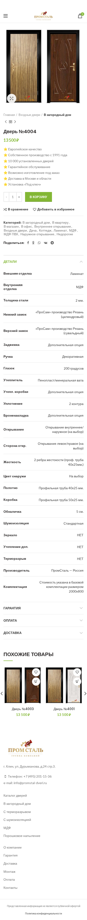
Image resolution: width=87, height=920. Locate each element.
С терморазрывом (17, 812)
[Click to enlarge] (11, 98)
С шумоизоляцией (17, 820)
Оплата (10, 620)
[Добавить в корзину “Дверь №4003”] (36, 681)
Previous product (5, 121)
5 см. (80, 511)
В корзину (38, 197)
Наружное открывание (37, 234)
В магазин (11, 226)
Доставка (12, 632)
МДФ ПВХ (11, 234)
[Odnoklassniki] (36, 4)
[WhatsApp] (42, 4)
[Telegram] (55, 4)
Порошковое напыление (21, 836)
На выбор (76, 476)
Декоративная (73, 356)
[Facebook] (31, 4)
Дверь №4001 (64, 709)
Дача (33, 230)
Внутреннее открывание (52, 226)
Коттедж (45, 230)
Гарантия (12, 608)
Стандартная (74, 523)
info (16, 783)
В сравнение (18, 209)
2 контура (76, 404)
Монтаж (9, 871)
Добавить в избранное (55, 209)
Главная (9, 115)
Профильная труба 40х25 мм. (61, 488)
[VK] (48, 4)
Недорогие (65, 234)
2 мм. (80, 300)
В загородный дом (57, 115)
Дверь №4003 (23, 709)
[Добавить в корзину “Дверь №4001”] (77, 681)
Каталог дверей (15, 795)
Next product (15, 121)
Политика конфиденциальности (43, 913)
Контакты (10, 888)
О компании (12, 847)
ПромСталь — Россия (67, 570)
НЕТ (80, 535)
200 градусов (74, 368)
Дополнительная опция (66, 345)
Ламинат (60, 230)
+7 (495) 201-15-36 (37, 776)
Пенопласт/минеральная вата (61, 380)
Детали (10, 261)
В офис (26, 226)
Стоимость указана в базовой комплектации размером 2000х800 (61, 586)
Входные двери (29, 115)
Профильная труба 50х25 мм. (61, 500)
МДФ (73, 230)
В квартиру (60, 222)
